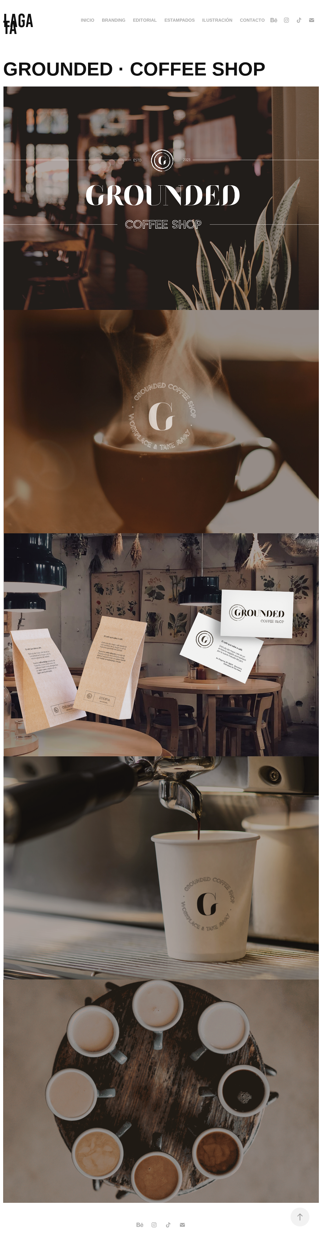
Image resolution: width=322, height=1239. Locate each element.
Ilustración (217, 20)
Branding (113, 20)
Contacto (252, 20)
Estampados (179, 20)
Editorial (145, 20)
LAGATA (18, 24)
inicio (87, 20)
